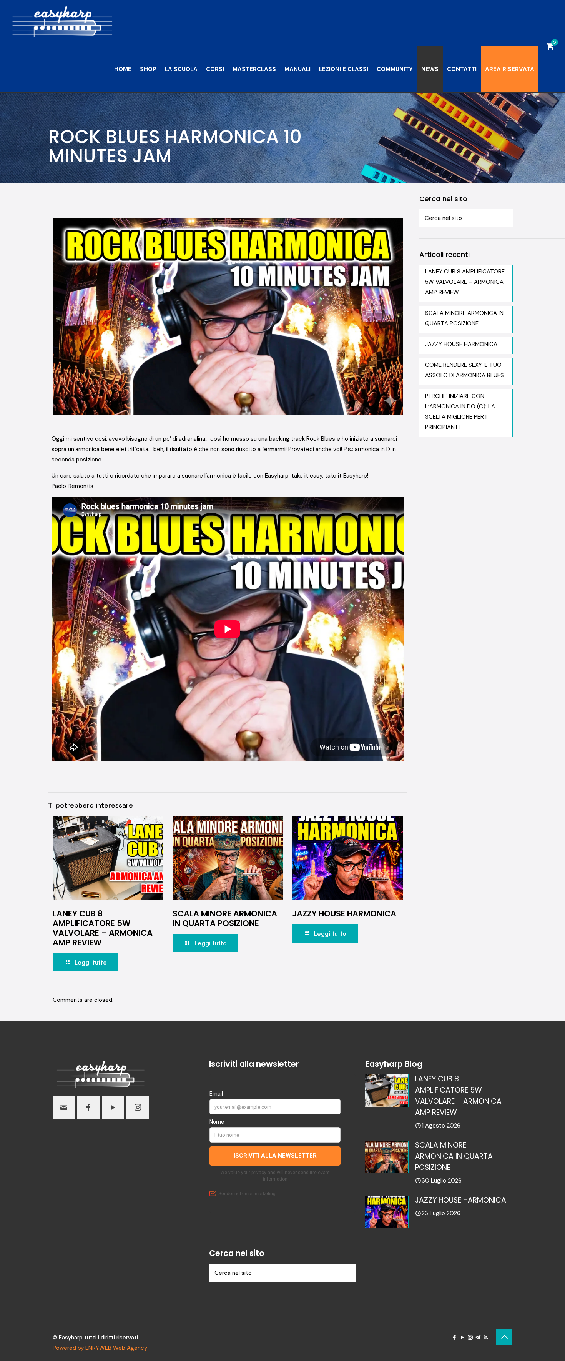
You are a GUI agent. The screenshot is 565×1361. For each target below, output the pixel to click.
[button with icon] (64, 1107)
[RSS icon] (486, 1337)
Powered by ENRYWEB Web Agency (100, 1348)
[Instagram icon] (470, 1337)
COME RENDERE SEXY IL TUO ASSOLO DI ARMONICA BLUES (464, 370)
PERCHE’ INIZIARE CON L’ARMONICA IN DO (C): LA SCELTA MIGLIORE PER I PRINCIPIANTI (460, 411)
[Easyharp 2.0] (62, 23)
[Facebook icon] (454, 1337)
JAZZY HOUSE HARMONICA (344, 913)
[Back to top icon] (504, 1337)
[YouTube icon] (462, 1337)
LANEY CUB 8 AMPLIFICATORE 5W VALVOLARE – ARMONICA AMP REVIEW (103, 928)
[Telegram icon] (477, 1337)
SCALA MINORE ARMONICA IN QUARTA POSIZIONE (225, 918)
